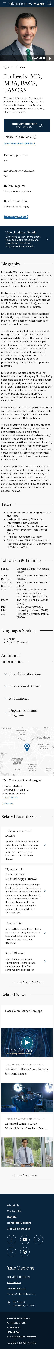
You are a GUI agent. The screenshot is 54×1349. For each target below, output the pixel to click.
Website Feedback (16, 1288)
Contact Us (14, 1211)
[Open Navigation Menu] (4, 3)
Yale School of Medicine (18, 1277)
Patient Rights (14, 1327)
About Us (13, 1205)
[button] (27, 674)
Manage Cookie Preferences (21, 1294)
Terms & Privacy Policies (18, 1318)
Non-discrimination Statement (21, 1337)
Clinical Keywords (18, 1228)
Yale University (14, 1282)
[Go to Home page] (17, 4)
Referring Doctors (19, 1223)
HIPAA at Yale (13, 1332)
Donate (12, 1217)
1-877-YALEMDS (35, 4)
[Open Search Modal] (49, 3)
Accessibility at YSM (16, 1323)
